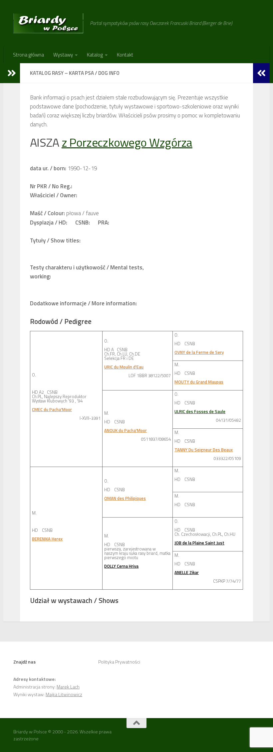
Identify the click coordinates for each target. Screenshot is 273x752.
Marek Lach (68, 686)
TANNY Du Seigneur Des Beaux (203, 449)
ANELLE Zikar (186, 572)
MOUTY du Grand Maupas (198, 381)
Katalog (95, 55)
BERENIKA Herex (47, 538)
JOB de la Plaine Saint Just (199, 542)
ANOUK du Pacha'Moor (125, 430)
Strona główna (28, 55)
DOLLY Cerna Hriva (121, 566)
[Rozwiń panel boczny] (11, 73)
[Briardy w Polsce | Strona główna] (48, 23)
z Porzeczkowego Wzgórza (127, 142)
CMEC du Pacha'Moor (52, 409)
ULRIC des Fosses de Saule (199, 411)
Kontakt (125, 55)
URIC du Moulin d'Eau (123, 367)
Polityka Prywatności (119, 661)
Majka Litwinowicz (64, 694)
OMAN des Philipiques (125, 498)
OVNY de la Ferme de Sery (199, 352)
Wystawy (63, 55)
